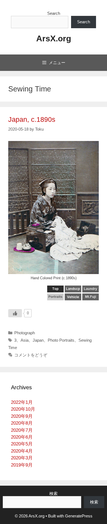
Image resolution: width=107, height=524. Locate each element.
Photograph (24, 332)
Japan (38, 340)
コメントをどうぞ (30, 355)
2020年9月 (22, 416)
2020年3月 (22, 457)
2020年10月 (23, 409)
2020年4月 (22, 451)
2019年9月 (22, 465)
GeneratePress (78, 516)
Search (53, 13)
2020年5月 (22, 444)
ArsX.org (53, 38)
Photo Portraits (61, 340)
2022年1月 (22, 402)
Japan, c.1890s (31, 119)
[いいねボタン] (15, 313)
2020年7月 (22, 430)
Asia (25, 340)
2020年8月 (22, 423)
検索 (53, 493)
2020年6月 (22, 437)
